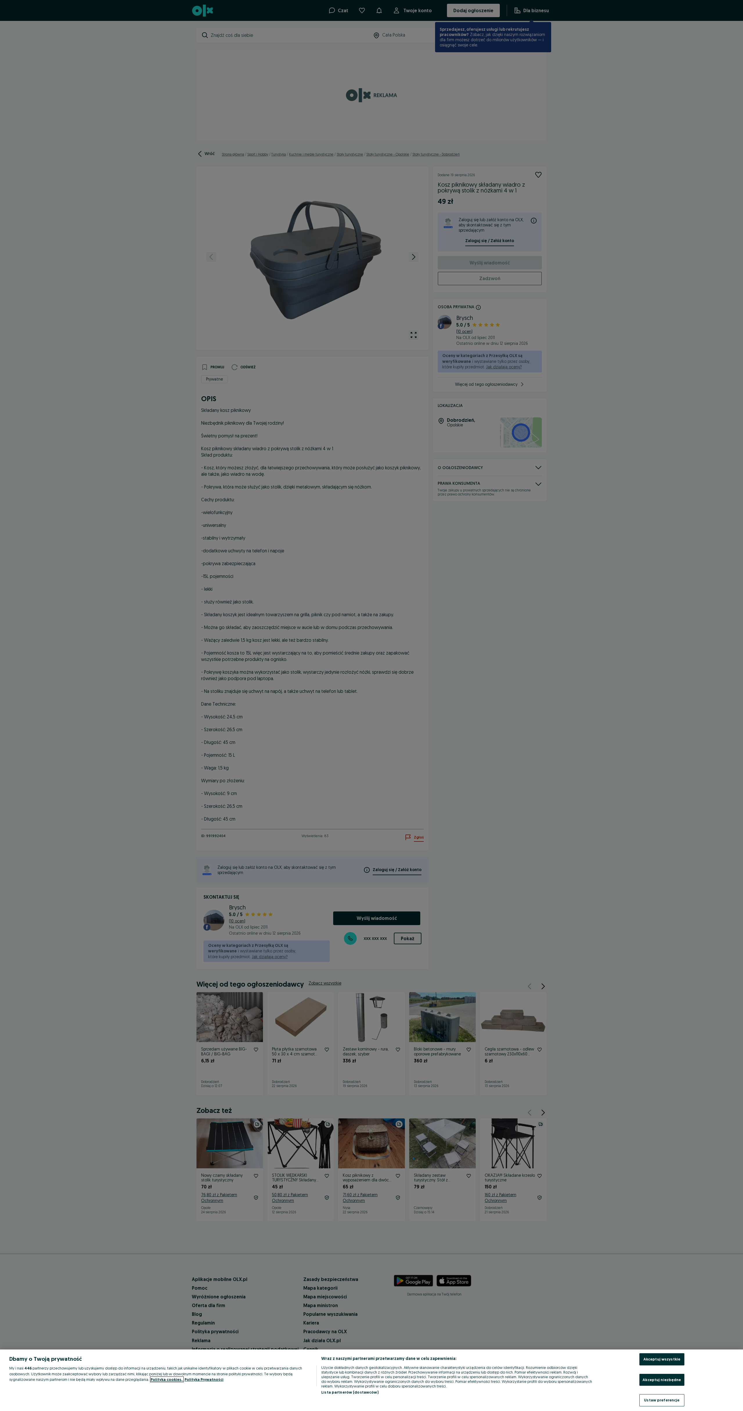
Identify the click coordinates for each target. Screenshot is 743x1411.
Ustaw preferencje (661, 1400)
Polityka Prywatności (204, 1379)
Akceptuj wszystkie (661, 1359)
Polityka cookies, (167, 1379)
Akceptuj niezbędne (662, 1379)
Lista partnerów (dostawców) (349, 1392)
